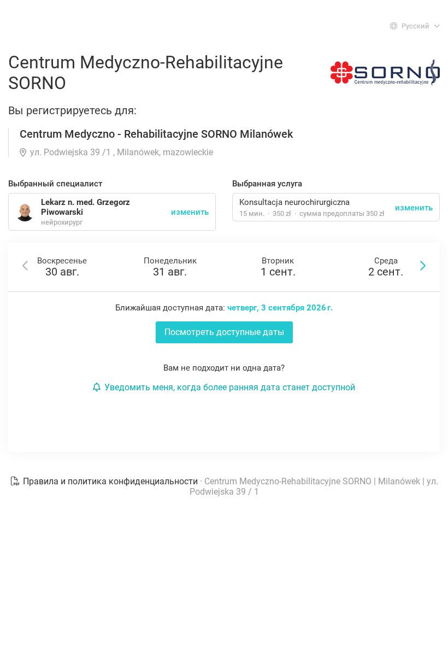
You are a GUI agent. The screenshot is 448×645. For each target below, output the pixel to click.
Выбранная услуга (267, 184)
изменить (414, 208)
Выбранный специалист (55, 184)
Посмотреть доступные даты (224, 332)
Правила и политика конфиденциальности (110, 481)
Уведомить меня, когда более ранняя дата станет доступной (229, 387)
